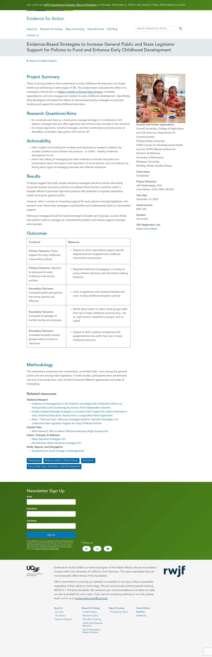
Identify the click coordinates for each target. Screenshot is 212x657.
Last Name (32, 521)
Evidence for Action (45, 19)
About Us (32, 29)
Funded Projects (90, 612)
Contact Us (33, 35)
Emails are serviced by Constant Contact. (46, 549)
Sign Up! (51, 534)
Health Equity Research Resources (93, 624)
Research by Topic (90, 616)
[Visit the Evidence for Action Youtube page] (108, 548)
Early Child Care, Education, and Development (54, 466)
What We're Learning (92, 619)
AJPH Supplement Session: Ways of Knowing (70, 5)
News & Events (95, 29)
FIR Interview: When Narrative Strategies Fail (56, 443)
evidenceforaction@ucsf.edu (91, 598)
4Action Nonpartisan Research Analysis (91, 631)
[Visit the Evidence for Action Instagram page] (97, 548)
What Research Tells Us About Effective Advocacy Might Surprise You (70, 431)
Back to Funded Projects (43, 61)
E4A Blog (112, 29)
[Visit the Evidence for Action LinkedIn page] (86, 548)
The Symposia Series (119, 612)
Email (29, 497)
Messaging (34, 460)
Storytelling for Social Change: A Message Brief (58, 451)
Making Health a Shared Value (61, 460)
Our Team (59, 612)
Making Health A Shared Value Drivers (80, 92)
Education (88, 460)
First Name (32, 509)
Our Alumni (60, 616)
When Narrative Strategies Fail (48, 439)
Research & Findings (51, 29)
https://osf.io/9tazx (146, 229)
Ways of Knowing (75, 29)
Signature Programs (63, 619)
